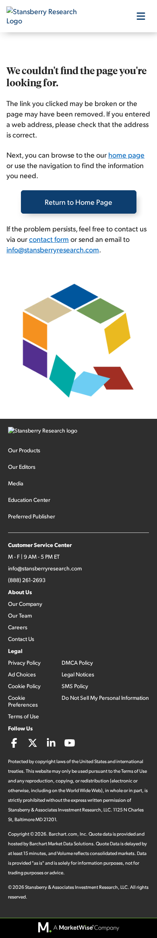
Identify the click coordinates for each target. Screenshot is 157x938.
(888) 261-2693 (26, 579)
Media (15, 483)
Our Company (25, 603)
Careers (17, 627)
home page (126, 154)
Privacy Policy (24, 662)
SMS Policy (75, 685)
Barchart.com (63, 834)
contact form (49, 238)
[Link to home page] (46, 16)
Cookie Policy (24, 685)
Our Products (24, 450)
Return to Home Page (78, 201)
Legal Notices (78, 674)
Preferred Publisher (31, 516)
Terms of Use (23, 716)
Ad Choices (22, 674)
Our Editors (21, 466)
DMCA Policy (77, 662)
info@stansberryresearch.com (52, 249)
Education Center (29, 499)
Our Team (20, 615)
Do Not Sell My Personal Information (105, 697)
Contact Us (21, 638)
